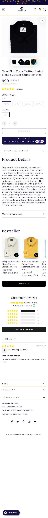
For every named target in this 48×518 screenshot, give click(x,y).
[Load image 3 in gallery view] (27, 62)
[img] (8, 346)
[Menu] (3, 9)
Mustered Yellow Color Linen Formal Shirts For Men (30, 265)
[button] (35, 9)
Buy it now (19, 140)
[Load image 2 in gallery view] (21, 62)
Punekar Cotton (19, 434)
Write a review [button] (24, 329)
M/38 (6, 104)
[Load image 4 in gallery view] (33, 62)
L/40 (17, 104)
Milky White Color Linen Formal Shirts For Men (11, 264)
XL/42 (27, 104)
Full (6, 115)
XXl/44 (39, 104)
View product (16, 255)
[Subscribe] (44, 397)
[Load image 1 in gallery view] (14, 62)
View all (24, 284)
